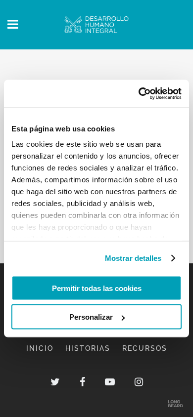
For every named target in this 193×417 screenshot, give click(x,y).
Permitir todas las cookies (97, 288)
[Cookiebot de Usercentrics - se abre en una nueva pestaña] (139, 93)
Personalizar (91, 317)
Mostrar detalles (133, 258)
